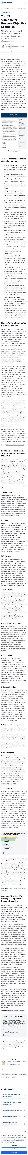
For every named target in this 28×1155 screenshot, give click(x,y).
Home (2, 8)
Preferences (14, 1145)
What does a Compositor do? (15, 445)
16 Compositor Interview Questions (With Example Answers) (10, 1124)
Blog (8, 8)
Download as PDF (15, 151)
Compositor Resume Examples (15, 1010)
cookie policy (9, 1142)
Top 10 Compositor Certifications (12, 1110)
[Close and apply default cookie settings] (25, 1131)
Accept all (14, 1152)
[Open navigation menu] (25, 2)
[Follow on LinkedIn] (2, 1069)
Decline (14, 1149)
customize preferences (17, 1140)
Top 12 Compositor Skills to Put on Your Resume (12, 1095)
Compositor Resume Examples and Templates (12, 1103)
